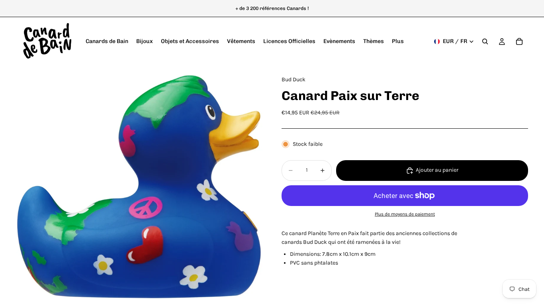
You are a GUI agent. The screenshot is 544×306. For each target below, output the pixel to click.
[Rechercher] (485, 41)
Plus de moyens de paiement (405, 214)
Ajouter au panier (437, 170)
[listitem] (398, 41)
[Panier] (519, 41)
